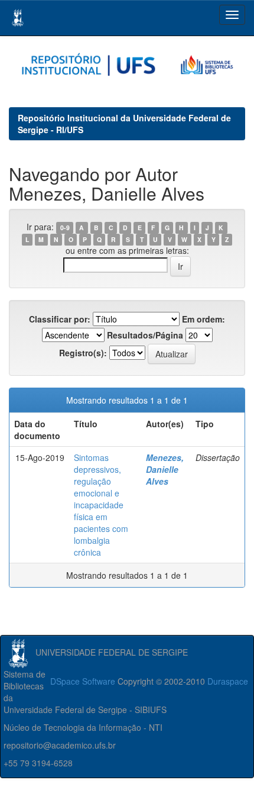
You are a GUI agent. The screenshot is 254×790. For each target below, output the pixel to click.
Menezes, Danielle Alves (165, 469)
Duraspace (227, 681)
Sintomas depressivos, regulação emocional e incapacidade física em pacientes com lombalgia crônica (101, 505)
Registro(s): (83, 353)
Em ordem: (203, 319)
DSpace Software (82, 681)
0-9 (65, 227)
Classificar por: (59, 319)
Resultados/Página (145, 335)
